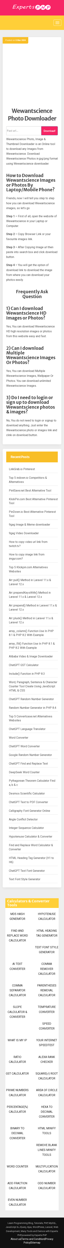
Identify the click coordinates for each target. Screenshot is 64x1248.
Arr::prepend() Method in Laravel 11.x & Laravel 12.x (33, 607)
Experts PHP (40, 1235)
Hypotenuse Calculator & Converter (30, 836)
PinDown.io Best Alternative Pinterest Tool (32, 514)
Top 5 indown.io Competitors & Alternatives (28, 480)
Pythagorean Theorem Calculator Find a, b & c (32, 783)
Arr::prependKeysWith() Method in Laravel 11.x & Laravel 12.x (30, 595)
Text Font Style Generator (24, 879)
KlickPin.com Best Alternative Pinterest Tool (33, 501)
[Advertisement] (32, 75)
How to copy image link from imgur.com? (26, 556)
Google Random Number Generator (30, 755)
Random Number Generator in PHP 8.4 (32, 707)
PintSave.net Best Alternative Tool (30, 490)
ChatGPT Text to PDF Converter (28, 802)
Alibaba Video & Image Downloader (31, 656)
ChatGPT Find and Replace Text (28, 763)
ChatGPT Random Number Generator (31, 699)
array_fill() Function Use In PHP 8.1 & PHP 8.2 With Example (32, 645)
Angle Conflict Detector (23, 819)
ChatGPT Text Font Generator (27, 870)
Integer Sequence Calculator (26, 828)
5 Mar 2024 (21, 40)
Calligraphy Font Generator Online (29, 810)
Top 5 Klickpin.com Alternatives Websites (28, 569)
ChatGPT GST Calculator (24, 665)
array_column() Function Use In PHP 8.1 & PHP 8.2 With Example (31, 633)
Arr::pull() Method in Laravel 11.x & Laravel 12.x (30, 582)
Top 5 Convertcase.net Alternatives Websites (30, 718)
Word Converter (18, 737)
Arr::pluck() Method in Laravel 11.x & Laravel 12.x (31, 620)
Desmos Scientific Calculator (27, 793)
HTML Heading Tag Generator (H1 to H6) (31, 860)
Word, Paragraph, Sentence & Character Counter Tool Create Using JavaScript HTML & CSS (33, 686)
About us (16, 1239)
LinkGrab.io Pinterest (22, 469)
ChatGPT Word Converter (24, 746)
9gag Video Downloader (24, 533)
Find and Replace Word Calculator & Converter (31, 847)
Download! (49, 130)
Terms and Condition (33, 1239)
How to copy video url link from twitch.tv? (28, 544)
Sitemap (35, 1242)
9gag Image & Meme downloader (29, 524)
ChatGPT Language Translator (27, 729)
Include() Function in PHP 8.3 (27, 673)
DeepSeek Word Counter (24, 772)
